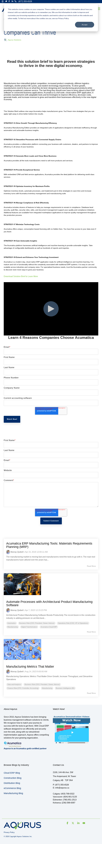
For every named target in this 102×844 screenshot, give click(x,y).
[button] (98, 8)
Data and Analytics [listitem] (14, 684)
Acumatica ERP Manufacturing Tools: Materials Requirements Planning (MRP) (49, 545)
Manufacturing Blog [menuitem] (13, 793)
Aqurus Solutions (14, 40)
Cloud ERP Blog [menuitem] (12, 773)
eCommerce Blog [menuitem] (12, 788)
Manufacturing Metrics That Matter (30, 666)
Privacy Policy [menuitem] (9, 832)
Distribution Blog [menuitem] (12, 783)
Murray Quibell (17, 552)
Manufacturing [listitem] (12, 627)
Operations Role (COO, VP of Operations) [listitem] (73, 623)
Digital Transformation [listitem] (29, 627)
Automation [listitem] (11, 623)
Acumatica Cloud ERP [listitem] (49, 627)
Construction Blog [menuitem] (12, 778)
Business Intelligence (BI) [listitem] (65, 688)
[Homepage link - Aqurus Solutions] (22, 828)
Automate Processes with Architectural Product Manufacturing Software (49, 603)
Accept (84, 25)
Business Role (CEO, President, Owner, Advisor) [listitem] (36, 623)
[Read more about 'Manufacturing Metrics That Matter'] (51, 649)
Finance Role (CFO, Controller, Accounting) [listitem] (22, 688)
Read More (91, 566)
